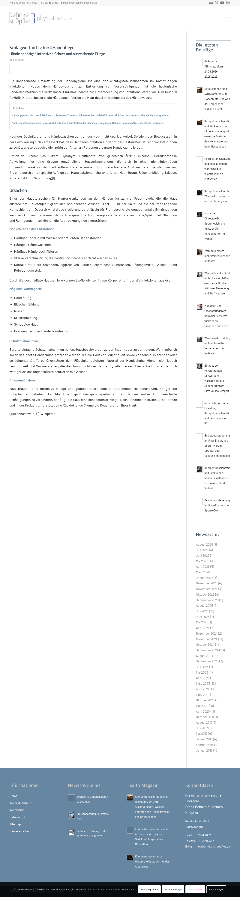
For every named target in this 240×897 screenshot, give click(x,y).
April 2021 (202, 689)
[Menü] (226, 18)
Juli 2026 (202, 550)
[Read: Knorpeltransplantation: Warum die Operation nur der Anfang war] (199, 192)
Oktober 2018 (205, 717)
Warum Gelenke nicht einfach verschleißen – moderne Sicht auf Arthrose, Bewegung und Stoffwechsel (217, 283)
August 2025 (204, 605)
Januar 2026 (204, 578)
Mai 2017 (201, 733)
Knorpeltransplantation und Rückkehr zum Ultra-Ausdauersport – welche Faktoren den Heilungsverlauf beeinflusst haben (152, 806)
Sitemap (15, 824)
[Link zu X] (216, 3)
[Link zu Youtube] (222, 3)
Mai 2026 (202, 561)
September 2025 (207, 600)
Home (13, 796)
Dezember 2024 (207, 633)
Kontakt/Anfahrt (20, 803)
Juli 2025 (202, 611)
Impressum (17, 810)
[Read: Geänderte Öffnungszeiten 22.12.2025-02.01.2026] (71, 832)
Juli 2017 (202, 728)
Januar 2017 (204, 739)
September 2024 (207, 650)
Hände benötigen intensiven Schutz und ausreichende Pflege (57, 54)
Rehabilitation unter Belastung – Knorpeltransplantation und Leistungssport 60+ (218, 413)
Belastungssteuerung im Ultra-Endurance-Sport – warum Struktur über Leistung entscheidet (217, 445)
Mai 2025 (202, 622)
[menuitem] (226, 18)
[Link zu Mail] (211, 3)
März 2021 (202, 694)
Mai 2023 (202, 672)
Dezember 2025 (207, 583)
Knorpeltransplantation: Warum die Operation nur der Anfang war (218, 196)
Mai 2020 (202, 706)
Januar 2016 (204, 750)
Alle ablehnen (195, 889)
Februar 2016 (205, 745)
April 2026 (203, 566)
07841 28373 (51, 2)
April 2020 (203, 711)
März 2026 (203, 572)
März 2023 (203, 683)
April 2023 (203, 678)
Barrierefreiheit (20, 831)
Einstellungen (216, 889)
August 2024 (204, 655)
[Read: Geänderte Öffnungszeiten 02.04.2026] (71, 797)
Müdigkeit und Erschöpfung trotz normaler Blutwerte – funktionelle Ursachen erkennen (216, 316)
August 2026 (204, 544)
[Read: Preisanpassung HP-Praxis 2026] (71, 815)
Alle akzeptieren (149, 889)
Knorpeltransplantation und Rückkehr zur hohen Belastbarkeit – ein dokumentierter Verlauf (218, 478)
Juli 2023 (202, 667)
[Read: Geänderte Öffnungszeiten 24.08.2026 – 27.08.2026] (199, 62)
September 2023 (207, 661)
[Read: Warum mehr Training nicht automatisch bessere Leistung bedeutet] (199, 339)
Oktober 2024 (205, 644)
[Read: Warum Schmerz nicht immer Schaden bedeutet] (199, 252)
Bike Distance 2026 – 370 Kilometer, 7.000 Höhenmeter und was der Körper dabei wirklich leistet (217, 99)
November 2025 (207, 589)
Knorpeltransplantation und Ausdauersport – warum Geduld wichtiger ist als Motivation (218, 168)
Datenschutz (18, 817)
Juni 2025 (202, 616)
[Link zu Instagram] (228, 3)
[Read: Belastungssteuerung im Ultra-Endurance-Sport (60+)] (199, 501)
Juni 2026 (202, 555)
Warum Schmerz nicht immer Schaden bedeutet (217, 256)
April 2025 (203, 628)
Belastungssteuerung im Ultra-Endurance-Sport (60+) (217, 505)
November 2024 (207, 639)
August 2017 (204, 722)
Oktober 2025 (205, 594)
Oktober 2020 (205, 700)
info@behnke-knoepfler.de (83, 2)
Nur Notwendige (173, 889)
